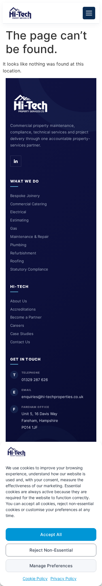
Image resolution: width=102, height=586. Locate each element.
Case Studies (21, 333)
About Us (18, 301)
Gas (13, 228)
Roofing (17, 261)
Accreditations (23, 309)
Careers (17, 325)
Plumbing (18, 244)
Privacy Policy (63, 578)
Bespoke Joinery (25, 195)
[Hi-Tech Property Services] (20, 13)
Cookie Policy (35, 578)
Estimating (19, 220)
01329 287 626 (35, 379)
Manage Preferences (51, 565)
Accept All (51, 534)
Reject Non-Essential (51, 550)
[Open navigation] (89, 13)
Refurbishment (23, 253)
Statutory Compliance (29, 269)
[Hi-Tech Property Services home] (30, 103)
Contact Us (20, 342)
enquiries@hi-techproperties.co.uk (52, 396)
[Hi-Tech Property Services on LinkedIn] (15, 161)
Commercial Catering (28, 204)
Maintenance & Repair (29, 236)
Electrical (18, 212)
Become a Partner (26, 317)
